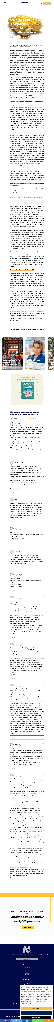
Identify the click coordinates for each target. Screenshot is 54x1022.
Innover (27, 973)
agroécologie (14, 43)
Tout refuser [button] (37, 1013)
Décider (27, 968)
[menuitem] (18, 1014)
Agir (27, 970)
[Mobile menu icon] (5, 3)
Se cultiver (27, 974)
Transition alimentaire (39, 43)
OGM (22, 43)
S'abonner (27, 981)
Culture (51, 359)
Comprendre (27, 967)
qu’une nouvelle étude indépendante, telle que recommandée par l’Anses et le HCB (27, 119)
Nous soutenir (27, 984)
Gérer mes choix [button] (36, 1017)
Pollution (27, 43)
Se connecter (27, 983)
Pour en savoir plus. (27, 1003)
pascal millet (18, 462)
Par (15, 41)
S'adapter (6, 357)
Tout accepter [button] (36, 1008)
